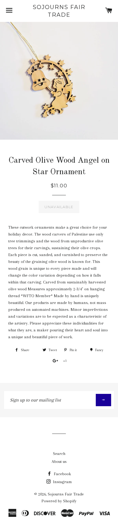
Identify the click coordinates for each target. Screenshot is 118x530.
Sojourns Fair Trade (59, 11)
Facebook (62, 473)
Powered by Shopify (59, 501)
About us (59, 461)
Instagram (62, 481)
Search (59, 453)
